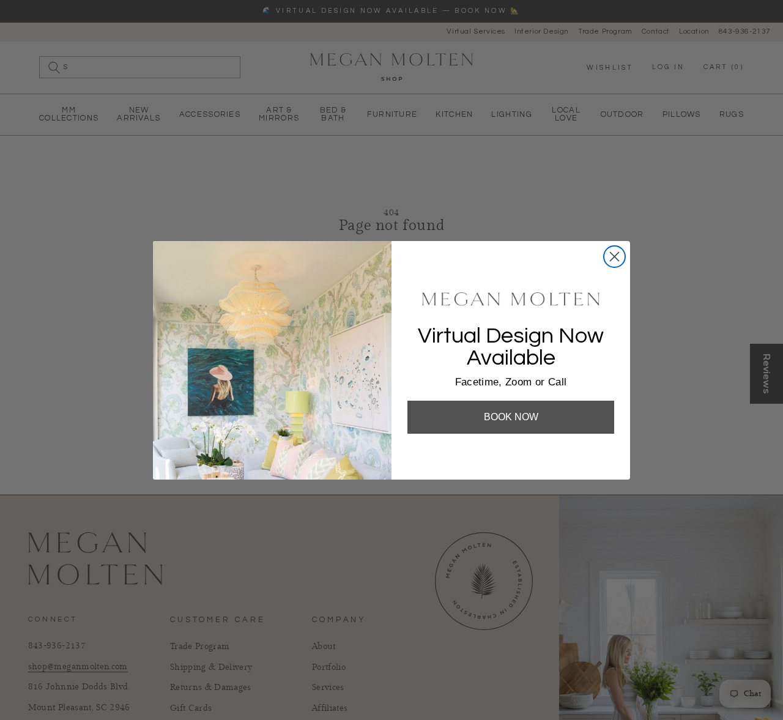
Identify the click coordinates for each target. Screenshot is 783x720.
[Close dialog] (614, 256)
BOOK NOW (511, 417)
